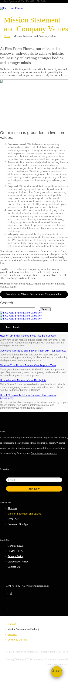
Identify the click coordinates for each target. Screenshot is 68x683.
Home (7, 36)
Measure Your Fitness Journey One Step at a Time (28, 365)
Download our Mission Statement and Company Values (34, 294)
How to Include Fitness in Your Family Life (23, 380)
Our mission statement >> (44, 453)
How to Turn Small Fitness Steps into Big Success (28, 335)
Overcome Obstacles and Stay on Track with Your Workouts (33, 350)
